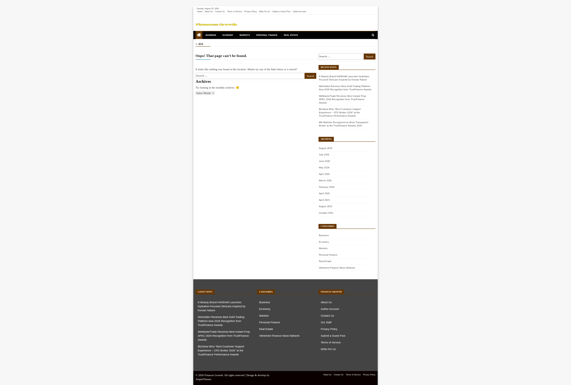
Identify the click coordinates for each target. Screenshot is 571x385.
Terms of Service (234, 11)
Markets (245, 35)
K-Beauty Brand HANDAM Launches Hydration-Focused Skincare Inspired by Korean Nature (221, 306)
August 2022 (325, 206)
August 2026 (325, 148)
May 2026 (324, 167)
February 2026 (326, 187)
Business (211, 35)
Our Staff (326, 322)
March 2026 (325, 180)
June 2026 (324, 161)
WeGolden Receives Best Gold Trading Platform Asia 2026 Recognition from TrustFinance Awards (221, 321)
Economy (227, 35)
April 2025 (324, 193)
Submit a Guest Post (281, 11)
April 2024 (324, 200)
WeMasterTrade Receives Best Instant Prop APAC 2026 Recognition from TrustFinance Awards (342, 99)
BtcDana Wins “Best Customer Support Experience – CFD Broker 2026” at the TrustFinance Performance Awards (340, 112)
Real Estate (291, 35)
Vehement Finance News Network (337, 267)
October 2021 (326, 213)
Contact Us (220, 11)
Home (199, 11)
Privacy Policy (250, 11)
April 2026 (324, 174)
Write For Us (264, 11)
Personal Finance (266, 35)
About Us (209, 11)
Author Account (299, 11)
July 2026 (324, 154)
